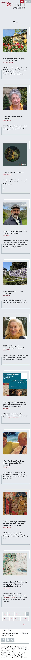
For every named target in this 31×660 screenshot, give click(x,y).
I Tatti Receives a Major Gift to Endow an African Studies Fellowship (14, 463)
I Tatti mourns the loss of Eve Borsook (13, 117)
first (5, 614)
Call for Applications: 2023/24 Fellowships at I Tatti (14, 59)
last (26, 618)
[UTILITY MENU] (26, 1)
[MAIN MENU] (22, 1)
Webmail (17, 657)
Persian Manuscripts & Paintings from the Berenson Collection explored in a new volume (14, 523)
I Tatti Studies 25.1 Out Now (13, 172)
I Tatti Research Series (13, 418)
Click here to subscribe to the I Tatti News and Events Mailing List (15, 634)
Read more (27, 624)
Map (11, 657)
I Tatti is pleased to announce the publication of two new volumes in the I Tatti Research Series (15, 404)
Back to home (5, 2)
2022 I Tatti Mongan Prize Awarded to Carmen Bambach (13, 347)
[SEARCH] (29, 1)
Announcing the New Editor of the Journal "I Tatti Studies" (15, 232)
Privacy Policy (12, 655)
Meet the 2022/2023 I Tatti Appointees (13, 292)
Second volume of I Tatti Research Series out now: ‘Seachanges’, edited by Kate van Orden (15, 584)
